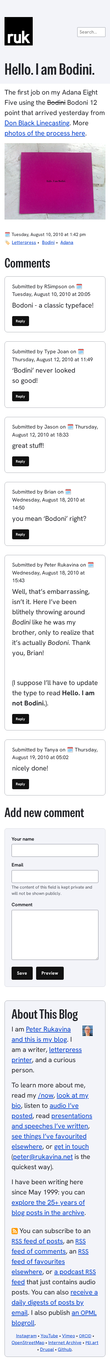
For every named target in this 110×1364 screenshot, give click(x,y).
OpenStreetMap (28, 1343)
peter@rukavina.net (43, 1156)
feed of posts (37, 1240)
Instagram (26, 1336)
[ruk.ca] (55, 31)
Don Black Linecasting (37, 122)
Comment (22, 904)
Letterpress (24, 242)
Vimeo (68, 1336)
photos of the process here (45, 133)
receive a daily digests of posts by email (55, 1302)
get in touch (71, 1146)
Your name (23, 839)
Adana (66, 242)
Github (65, 1349)
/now (45, 1095)
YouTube (49, 1336)
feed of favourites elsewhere (50, 1261)
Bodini (48, 242)
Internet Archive (65, 1343)
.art (91, 1343)
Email (17, 865)
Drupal (47, 1349)
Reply (20, 321)
